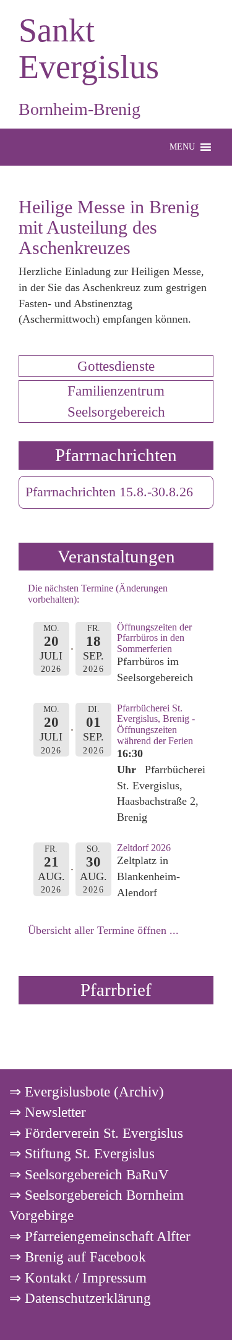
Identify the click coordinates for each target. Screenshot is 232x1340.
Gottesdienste (116, 366)
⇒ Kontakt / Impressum (78, 1278)
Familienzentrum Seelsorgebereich (116, 401)
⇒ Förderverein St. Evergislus (96, 1133)
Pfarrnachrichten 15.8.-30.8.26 (109, 492)
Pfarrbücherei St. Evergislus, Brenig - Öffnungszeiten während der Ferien (156, 724)
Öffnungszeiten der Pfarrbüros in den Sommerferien (154, 638)
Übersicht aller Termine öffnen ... (103, 930)
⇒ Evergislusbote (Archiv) (86, 1091)
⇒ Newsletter (47, 1112)
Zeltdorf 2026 (144, 847)
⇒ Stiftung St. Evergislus (82, 1153)
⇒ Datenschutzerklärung (80, 1298)
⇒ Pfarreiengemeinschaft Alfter (100, 1236)
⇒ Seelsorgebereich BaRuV (89, 1174)
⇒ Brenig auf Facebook (77, 1257)
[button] (182, 147)
